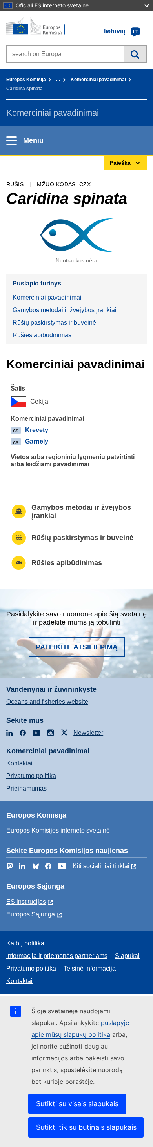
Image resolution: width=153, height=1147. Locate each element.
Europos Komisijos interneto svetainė (58, 830)
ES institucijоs (26, 901)
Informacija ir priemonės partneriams (56, 956)
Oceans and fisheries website (47, 701)
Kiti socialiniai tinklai (101, 866)
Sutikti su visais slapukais (77, 1104)
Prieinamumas (26, 788)
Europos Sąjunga (30, 914)
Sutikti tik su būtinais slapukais (86, 1127)
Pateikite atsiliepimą (77, 647)
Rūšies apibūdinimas (42, 335)
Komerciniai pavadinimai (98, 79)
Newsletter (88, 732)
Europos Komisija (26, 79)
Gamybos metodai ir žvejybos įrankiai (65, 310)
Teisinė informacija (90, 968)
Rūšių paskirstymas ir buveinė (54, 322)
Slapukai (127, 956)
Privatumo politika (31, 776)
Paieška (135, 54)
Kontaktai (19, 763)
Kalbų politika (25, 943)
